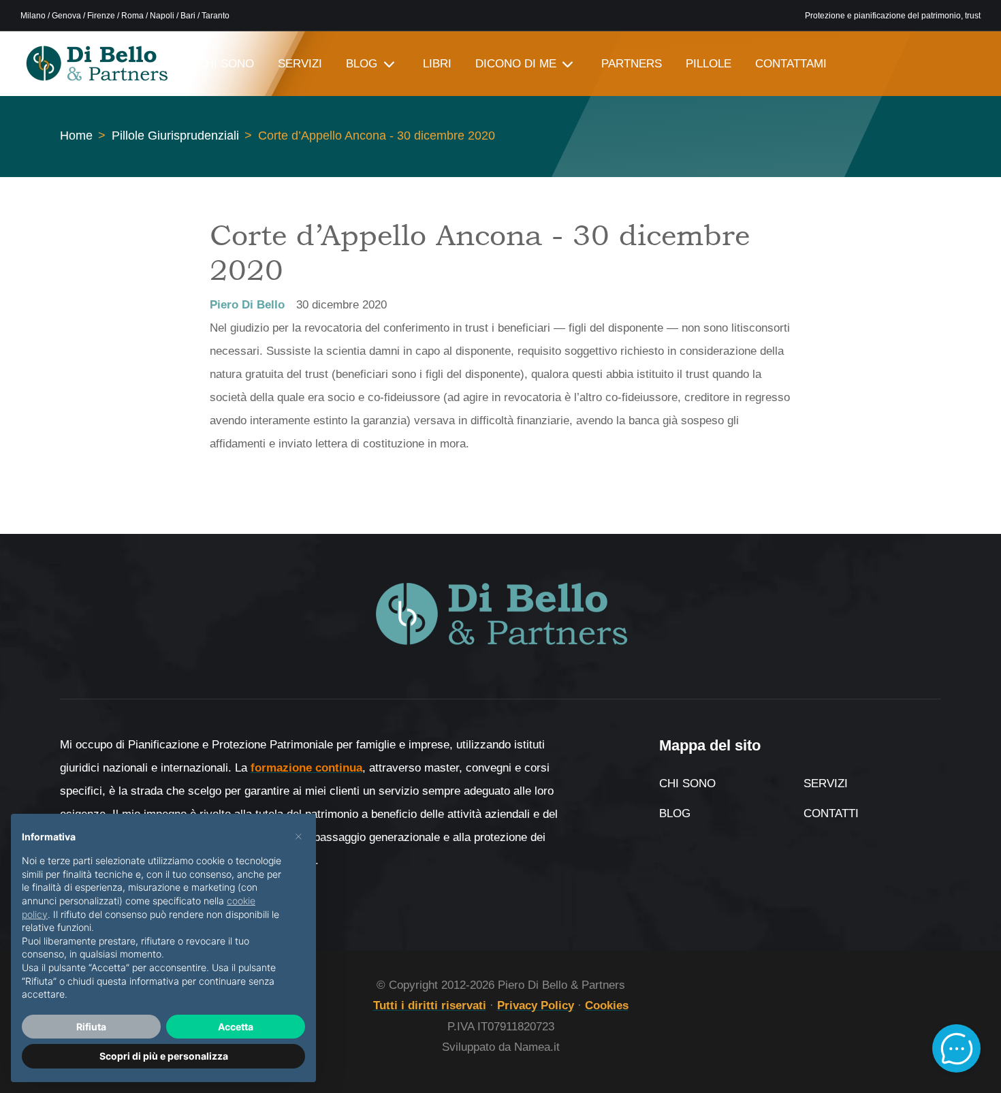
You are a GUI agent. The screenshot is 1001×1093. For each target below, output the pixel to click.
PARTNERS (631, 63)
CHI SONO (225, 63)
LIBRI (437, 63)
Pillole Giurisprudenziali (175, 135)
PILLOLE (708, 63)
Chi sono (687, 783)
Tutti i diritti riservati (429, 1005)
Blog (674, 813)
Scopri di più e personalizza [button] (163, 1056)
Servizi (826, 783)
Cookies (607, 1005)
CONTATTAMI (791, 63)
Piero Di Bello (247, 304)
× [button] (298, 835)
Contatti (831, 813)
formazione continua (306, 767)
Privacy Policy (535, 1005)
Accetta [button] (235, 1026)
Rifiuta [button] (91, 1026)
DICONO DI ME (515, 63)
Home (76, 135)
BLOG (361, 63)
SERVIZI (300, 63)
